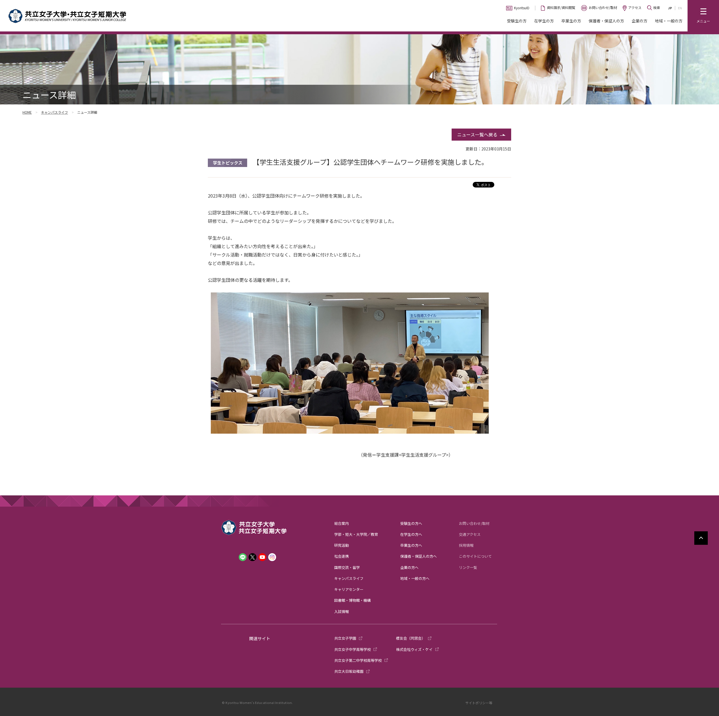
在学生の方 (544, 21)
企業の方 (639, 21)
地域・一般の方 (668, 21)
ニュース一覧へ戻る (477, 134)
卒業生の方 (571, 21)
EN (680, 8)
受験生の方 (517, 21)
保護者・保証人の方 (606, 21)
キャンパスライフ (54, 112)
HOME (27, 112)
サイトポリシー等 (478, 702)
